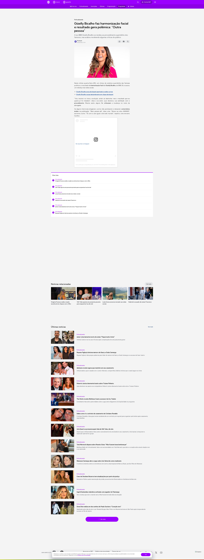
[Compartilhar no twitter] (128, 41)
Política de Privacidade (84, 555)
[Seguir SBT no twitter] (156, 552)
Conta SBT (147, 2)
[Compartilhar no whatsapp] (119, 41)
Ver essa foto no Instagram (82, 143)
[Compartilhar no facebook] (124, 41)
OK (146, 554)
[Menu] (155, 2)
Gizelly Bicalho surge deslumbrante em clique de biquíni (94, 94)
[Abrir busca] (137, 2)
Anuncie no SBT (88, 551)
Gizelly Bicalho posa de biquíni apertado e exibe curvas (94, 92)
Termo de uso (116, 551)
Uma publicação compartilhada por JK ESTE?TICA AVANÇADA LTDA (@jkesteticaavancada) (99, 164)
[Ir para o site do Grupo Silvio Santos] (50, 553)
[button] (63, 298)
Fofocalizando (78, 19)
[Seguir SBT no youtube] (161, 552)
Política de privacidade (102, 551)
